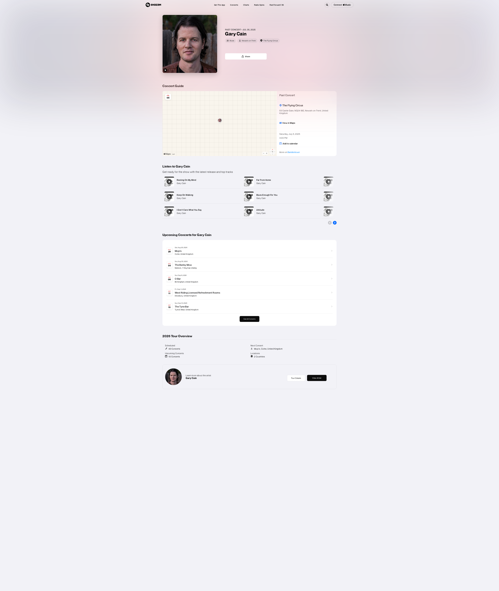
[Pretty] (328, 211)
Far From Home (263, 180)
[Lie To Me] (328, 181)
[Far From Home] (249, 181)
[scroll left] (330, 223)
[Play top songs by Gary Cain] (165, 70)
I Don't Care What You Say (189, 210)
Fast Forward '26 (277, 5)
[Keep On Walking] (169, 196)
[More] (236, 181)
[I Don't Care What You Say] (169, 211)
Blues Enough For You (266, 195)
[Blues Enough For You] (249, 196)
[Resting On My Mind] (169, 181)
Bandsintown (294, 152)
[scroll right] (335, 223)
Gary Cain (181, 183)
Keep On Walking (185, 195)
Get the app (219, 5)
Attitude (260, 210)
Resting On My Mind (186, 180)
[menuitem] (220, 5)
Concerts (234, 5)
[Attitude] (249, 211)
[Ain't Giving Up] (328, 196)
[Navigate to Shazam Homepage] (153, 5)
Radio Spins (259, 5)
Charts (246, 5)
